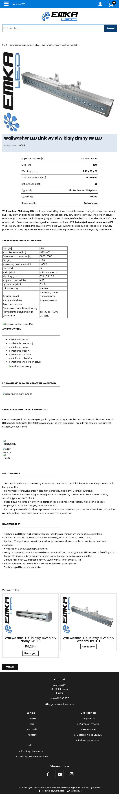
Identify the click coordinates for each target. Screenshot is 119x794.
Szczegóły (30, 653)
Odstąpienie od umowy (89, 734)
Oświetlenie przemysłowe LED (25, 45)
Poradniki (32, 729)
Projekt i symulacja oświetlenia (32, 756)
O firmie (32, 718)
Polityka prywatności (89, 740)
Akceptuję (76, 790)
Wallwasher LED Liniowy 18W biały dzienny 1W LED (88, 639)
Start (4, 45)
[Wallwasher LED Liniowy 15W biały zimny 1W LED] (30, 615)
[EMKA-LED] (59, 16)
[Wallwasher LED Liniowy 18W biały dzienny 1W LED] (88, 615)
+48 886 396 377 (59, 698)
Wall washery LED (50, 45)
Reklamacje (89, 729)
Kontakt (32, 734)
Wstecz (10, 667)
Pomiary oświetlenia (32, 751)
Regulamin (89, 718)
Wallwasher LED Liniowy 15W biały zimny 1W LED (30, 639)
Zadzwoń (21, 3)
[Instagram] (71, 774)
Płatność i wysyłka (89, 724)
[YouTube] (59, 774)
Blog (32, 724)
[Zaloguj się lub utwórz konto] (100, 4)
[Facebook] (48, 774)
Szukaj (110, 28)
